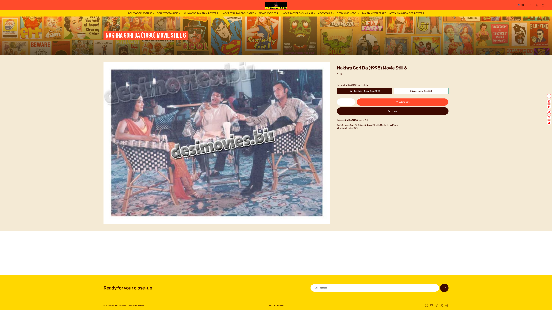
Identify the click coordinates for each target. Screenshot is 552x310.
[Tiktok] (436, 305)
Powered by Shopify (136, 305)
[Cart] (543, 5)
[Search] (531, 5)
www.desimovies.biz (118, 305)
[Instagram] (426, 305)
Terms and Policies (276, 305)
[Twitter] (441, 305)
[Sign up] (444, 288)
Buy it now (392, 111)
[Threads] (446, 305)
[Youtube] (431, 305)
